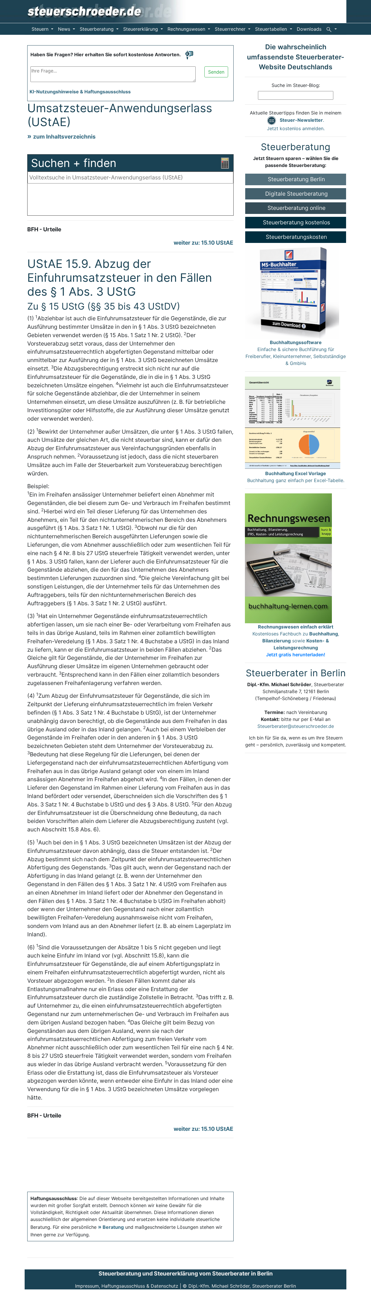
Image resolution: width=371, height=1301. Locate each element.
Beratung (113, 1227)
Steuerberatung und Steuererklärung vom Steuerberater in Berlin (186, 1273)
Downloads (309, 29)
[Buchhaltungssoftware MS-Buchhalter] (292, 290)
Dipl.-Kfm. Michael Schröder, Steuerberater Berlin (242, 1286)
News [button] (65, 29)
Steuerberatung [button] (97, 29)
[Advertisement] (130, 200)
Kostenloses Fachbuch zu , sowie (295, 640)
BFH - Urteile (44, 229)
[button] (331, 29)
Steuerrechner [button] (231, 29)
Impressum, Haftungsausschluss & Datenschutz (126, 1286)
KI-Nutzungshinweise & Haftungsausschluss (80, 92)
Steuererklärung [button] (141, 29)
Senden (216, 72)
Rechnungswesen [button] (187, 29)
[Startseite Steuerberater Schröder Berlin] (111, 11)
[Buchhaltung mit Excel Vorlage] (292, 423)
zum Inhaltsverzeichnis (64, 136)
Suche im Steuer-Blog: (296, 85)
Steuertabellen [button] (271, 29)
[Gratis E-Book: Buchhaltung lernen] (288, 558)
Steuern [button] (41, 29)
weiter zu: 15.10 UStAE (203, 242)
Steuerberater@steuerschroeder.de (295, 726)
